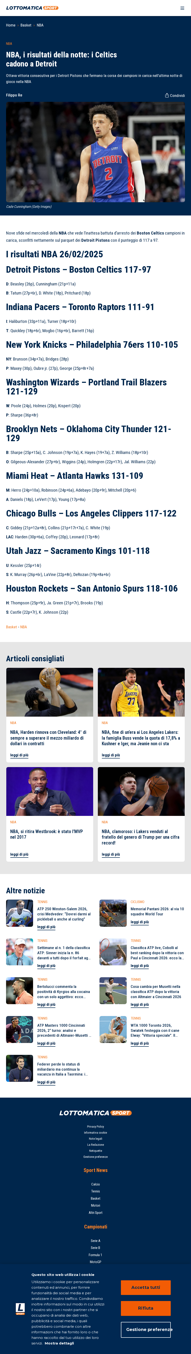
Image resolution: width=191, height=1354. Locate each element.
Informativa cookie (95, 1132)
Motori (95, 1205)
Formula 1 (95, 1255)
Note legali (95, 1138)
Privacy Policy (95, 1126)
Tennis (95, 1191)
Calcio (95, 1184)
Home (10, 25)
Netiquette (95, 1150)
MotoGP (95, 1262)
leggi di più (19, 755)
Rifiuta (145, 1308)
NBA (40, 25)
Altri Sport (95, 1213)
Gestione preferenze (95, 1157)
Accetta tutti (145, 1287)
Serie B (95, 1248)
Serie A (95, 1241)
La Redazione (95, 1144)
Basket (25, 25)
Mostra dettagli (59, 1343)
